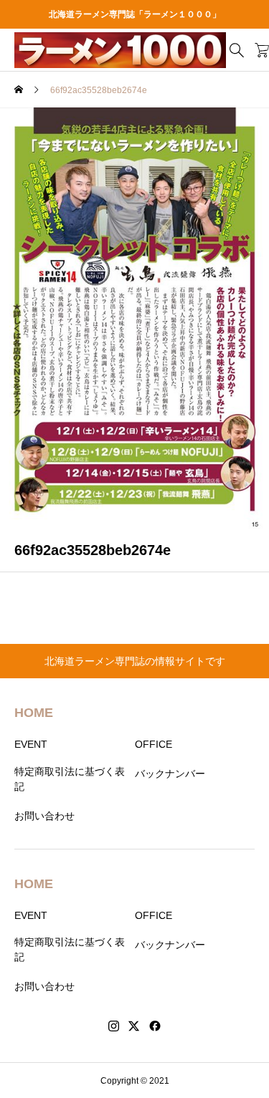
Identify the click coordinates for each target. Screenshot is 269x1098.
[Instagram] (113, 1026)
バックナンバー (170, 773)
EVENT (30, 744)
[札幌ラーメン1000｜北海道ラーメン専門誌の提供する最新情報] (120, 50)
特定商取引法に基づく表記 (69, 779)
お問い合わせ (44, 816)
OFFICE (153, 744)
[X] (134, 1026)
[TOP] (251, 1080)
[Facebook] (155, 1026)
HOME (33, 712)
